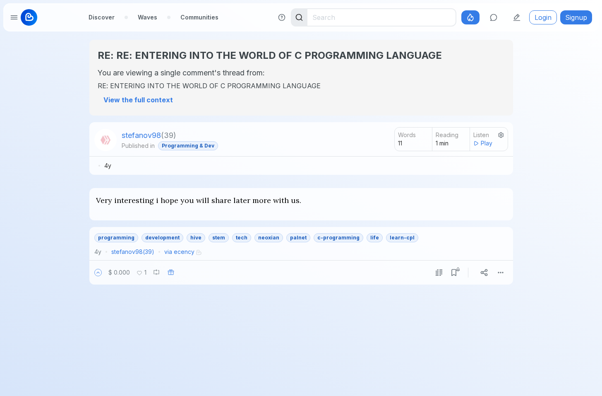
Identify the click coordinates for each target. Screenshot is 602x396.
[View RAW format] (439, 272)
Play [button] (486, 143)
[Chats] (493, 17)
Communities (199, 17)
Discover (102, 17)
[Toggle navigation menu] (14, 17)
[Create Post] (517, 17)
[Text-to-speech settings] (501, 135)
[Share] (484, 273)
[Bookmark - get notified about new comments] (453, 272)
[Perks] (470, 17)
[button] (98, 272)
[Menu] (500, 272)
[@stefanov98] (105, 140)
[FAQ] (282, 17)
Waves (147, 17)
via (179, 251)
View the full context (138, 100)
